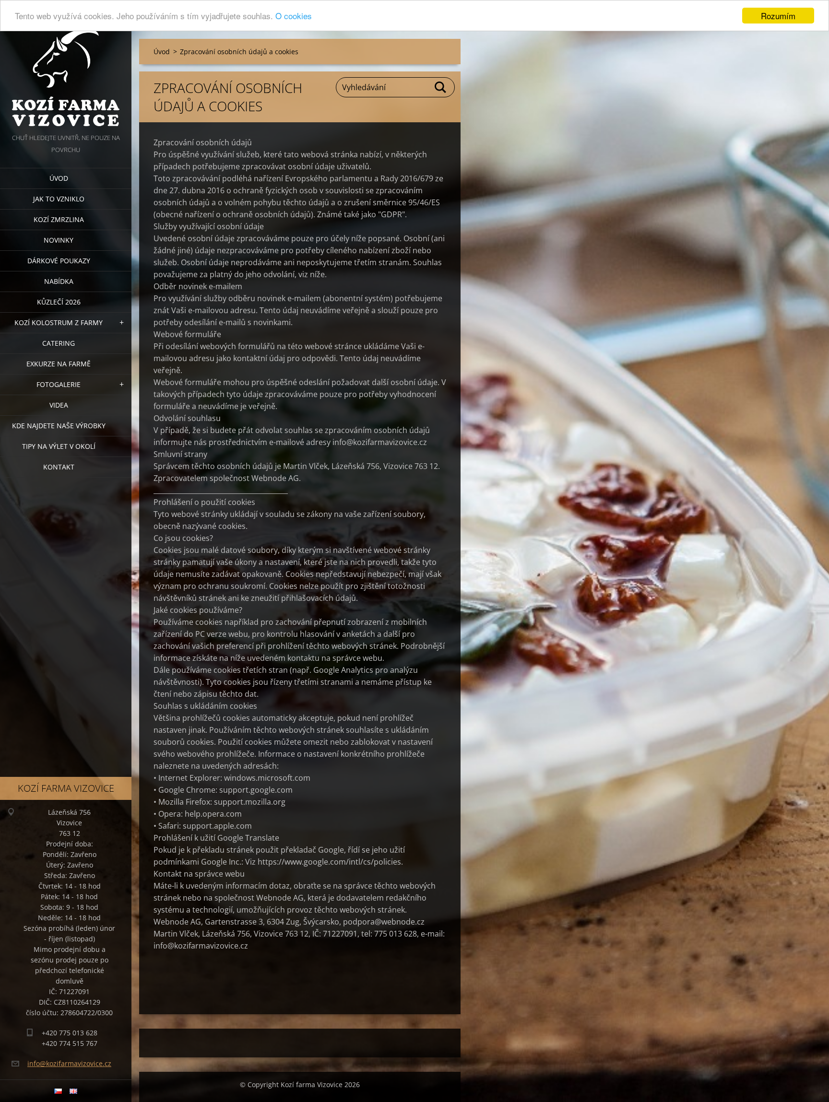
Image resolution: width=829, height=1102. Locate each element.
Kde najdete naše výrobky (59, 425)
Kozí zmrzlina (59, 219)
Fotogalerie (58, 384)
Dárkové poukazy (58, 260)
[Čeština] (58, 1091)
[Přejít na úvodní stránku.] (65, 66)
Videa (58, 405)
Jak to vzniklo (58, 198)
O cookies (293, 16)
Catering (58, 343)
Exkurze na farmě (58, 363)
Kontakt (58, 466)
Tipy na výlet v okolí (58, 446)
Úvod (58, 178)
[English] (73, 1091)
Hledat (441, 87)
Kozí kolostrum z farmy (58, 322)
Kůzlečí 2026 (59, 301)
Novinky (58, 240)
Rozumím (778, 16)
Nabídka (58, 281)
